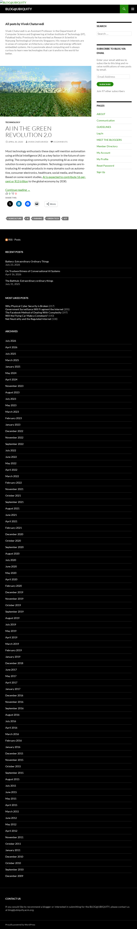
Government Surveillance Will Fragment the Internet (34, 309)
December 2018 (14, 663)
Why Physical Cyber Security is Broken (26, 306)
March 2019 (12, 643)
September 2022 (14, 443)
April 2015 (11, 804)
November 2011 (14, 837)
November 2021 (14, 489)
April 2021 (11, 521)
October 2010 (13, 863)
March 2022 (12, 476)
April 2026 (11, 347)
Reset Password (105, 165)
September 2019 (14, 611)
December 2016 (14, 695)
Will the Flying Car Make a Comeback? (26, 315)
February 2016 (13, 740)
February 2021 (13, 527)
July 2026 (10, 340)
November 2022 (14, 437)
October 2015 (13, 766)
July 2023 (10, 398)
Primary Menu (132, 9)
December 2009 (14, 875)
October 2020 (13, 540)
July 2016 (10, 721)
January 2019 (12, 656)
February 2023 (13, 418)
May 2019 (10, 630)
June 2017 (11, 669)
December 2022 (14, 431)
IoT (65, 218)
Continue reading (17, 189)
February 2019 (13, 650)
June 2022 (11, 456)
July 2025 (10, 353)
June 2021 (11, 514)
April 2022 (11, 469)
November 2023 (14, 385)
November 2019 (14, 598)
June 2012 (11, 817)
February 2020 (13, 585)
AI (28, 218)
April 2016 (11, 727)
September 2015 (14, 772)
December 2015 (14, 753)
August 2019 (12, 618)
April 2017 (11, 682)
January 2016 (12, 746)
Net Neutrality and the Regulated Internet (28, 318)
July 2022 (10, 450)
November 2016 (14, 701)
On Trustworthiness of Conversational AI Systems (32, 271)
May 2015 (10, 798)
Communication (106, 120)
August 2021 (12, 508)
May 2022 (10, 463)
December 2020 (14, 534)
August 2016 (12, 714)
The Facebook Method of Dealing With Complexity (33, 312)
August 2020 (12, 553)
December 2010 (14, 856)
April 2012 (11, 830)
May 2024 (10, 373)
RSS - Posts (14, 239)
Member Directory (107, 146)
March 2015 (12, 811)
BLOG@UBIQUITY (18, 9)
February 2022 (13, 482)
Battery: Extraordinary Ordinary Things (27, 261)
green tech (53, 218)
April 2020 (11, 579)
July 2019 (10, 624)
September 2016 (14, 708)
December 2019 (14, 592)
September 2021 (14, 501)
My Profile (102, 159)
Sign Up (101, 172)
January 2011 (12, 850)
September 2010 (14, 869)
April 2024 (11, 379)
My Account (103, 152)
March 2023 (12, 411)
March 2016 (12, 734)
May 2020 (10, 572)
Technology (12, 122)
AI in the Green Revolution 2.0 (28, 131)
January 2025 (12, 366)
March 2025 (12, 360)
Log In (100, 133)
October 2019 (13, 605)
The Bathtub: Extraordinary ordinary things (29, 280)
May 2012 (10, 824)
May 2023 (10, 405)
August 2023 (12, 392)
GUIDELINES (104, 126)
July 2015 (10, 785)
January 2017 (12, 688)
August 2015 (12, 779)
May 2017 (10, 676)
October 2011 (13, 843)
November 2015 (14, 759)
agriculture (15, 218)
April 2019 (11, 637)
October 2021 (13, 495)
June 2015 (11, 792)
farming (38, 218)
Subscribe (105, 84)
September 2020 (14, 547)
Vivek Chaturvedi (38, 141)
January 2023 (12, 424)
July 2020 (10, 559)
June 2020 (11, 566)
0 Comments (60, 141)
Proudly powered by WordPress (20, 924)
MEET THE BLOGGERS (109, 139)
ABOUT (101, 114)
